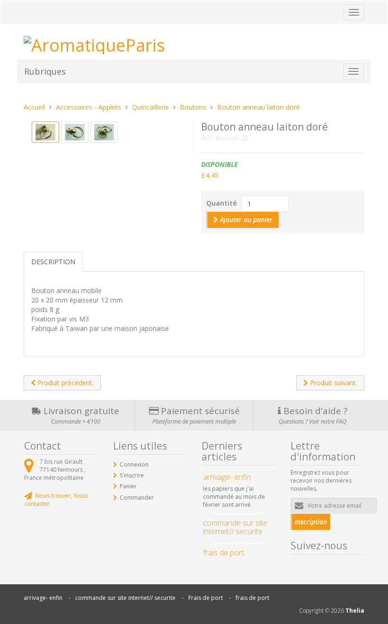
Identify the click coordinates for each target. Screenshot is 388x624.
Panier (128, 486)
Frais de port (205, 598)
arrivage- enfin (43, 598)
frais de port (252, 598)
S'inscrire (132, 475)
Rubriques (45, 71)
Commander (137, 498)
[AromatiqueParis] (94, 43)
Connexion (134, 464)
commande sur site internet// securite (125, 598)
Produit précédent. (64, 382)
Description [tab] (53, 261)
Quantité (221, 203)
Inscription (311, 521)
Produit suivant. (332, 382)
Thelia (354, 611)
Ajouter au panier (245, 219)
